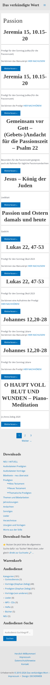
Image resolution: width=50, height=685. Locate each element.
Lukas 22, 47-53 (25, 247)
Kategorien (8, 576)
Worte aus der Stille (12, 529)
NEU (5, 616)
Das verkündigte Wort (21, 5)
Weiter (27, 440)
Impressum (25, 657)
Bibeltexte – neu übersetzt (15, 475)
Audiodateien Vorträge (14, 470)
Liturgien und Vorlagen (14, 525)
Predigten (8, 480)
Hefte (7, 607)
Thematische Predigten (20, 492)
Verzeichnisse (9, 520)
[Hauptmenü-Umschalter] (44, 5)
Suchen (9, 638)
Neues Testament (17, 488)
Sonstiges (8, 511)
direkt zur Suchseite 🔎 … (21, 552)
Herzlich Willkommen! (25, 653)
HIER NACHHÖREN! (32, 105)
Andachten (8, 506)
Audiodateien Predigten (14, 466)
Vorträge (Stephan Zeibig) (17, 584)
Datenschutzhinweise (25, 660)
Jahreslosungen (10, 502)
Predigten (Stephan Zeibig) (18, 588)
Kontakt (25, 664)
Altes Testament (16, 483)
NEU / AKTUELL (10, 461)
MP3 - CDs (10, 602)
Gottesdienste (12, 579)
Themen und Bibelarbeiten (16, 497)
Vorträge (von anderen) (16, 593)
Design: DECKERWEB (32, 676)
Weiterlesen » (10, 69)
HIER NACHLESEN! (36, 61)
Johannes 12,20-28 (25, 319)
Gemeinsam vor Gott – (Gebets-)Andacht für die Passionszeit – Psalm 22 (25, 134)
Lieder (6, 515)
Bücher (8, 611)
